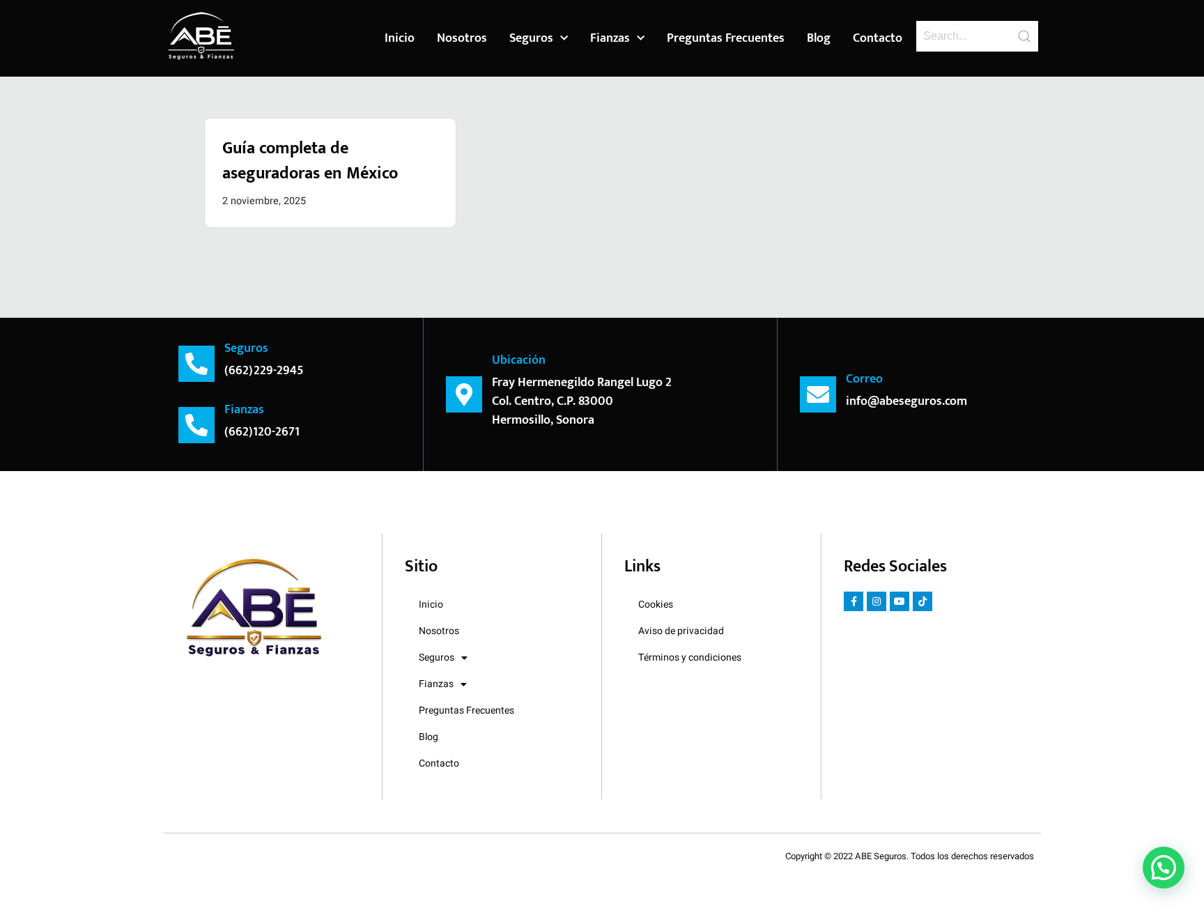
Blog (819, 38)
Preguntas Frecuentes (726, 38)
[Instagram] (876, 601)
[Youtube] (899, 601)
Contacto (877, 38)
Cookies (655, 604)
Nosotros (462, 38)
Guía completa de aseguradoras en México (310, 160)
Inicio (400, 38)
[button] (1163, 867)
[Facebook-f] (853, 601)
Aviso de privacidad (681, 631)
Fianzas (610, 38)
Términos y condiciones (689, 657)
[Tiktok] (922, 601)
